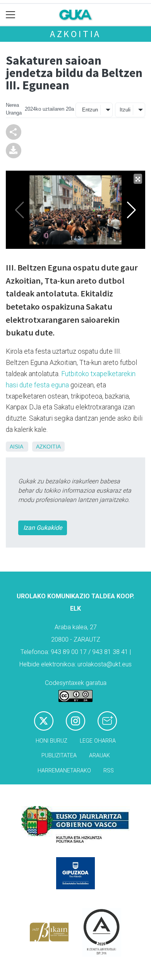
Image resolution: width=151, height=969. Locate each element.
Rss (108, 770)
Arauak (99, 755)
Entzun (90, 110)
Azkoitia (75, 34)
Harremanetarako (64, 770)
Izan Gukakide (42, 527)
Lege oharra (98, 741)
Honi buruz (51, 741)
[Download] (13, 150)
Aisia (16, 446)
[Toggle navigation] (10, 15)
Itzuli (125, 110)
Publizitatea (59, 755)
